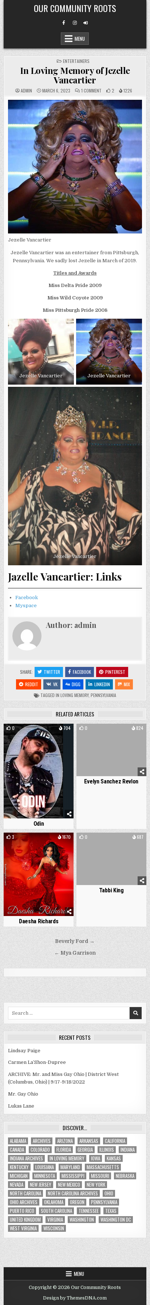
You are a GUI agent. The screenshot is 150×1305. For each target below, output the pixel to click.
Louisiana (44, 1167)
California (115, 1140)
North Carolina (25, 1193)
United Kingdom (25, 1219)
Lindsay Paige (24, 1050)
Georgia (85, 1149)
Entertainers (76, 61)
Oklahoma (53, 1202)
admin (26, 91)
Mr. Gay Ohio (23, 1094)
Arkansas (88, 1140)
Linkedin (102, 684)
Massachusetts (103, 1167)
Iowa (95, 1158)
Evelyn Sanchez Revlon (111, 781)
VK (55, 684)
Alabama (18, 1140)
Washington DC (115, 1219)
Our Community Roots (75, 8)
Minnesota (44, 1175)
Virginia (55, 1219)
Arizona (65, 1140)
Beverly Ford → (75, 941)
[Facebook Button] (63, 23)
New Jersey (40, 1184)
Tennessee (89, 1210)
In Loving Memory (72, 695)
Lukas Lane (21, 1106)
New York (96, 1184)
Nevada (16, 1184)
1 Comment (91, 91)
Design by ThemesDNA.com (75, 1298)
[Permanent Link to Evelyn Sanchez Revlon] (111, 750)
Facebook (26, 597)
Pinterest (115, 672)
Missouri (100, 1175)
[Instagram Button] (74, 23)
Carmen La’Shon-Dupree (37, 1062)
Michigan (19, 1175)
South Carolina (56, 1210)
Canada (17, 1149)
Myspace (26, 605)
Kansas (114, 1158)
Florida (63, 1149)
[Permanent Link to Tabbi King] (111, 859)
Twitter (52, 672)
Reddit (31, 684)
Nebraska (125, 1175)
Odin (38, 823)
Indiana (128, 1149)
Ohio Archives (24, 1202)
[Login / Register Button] (85, 23)
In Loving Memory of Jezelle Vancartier (75, 75)
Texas (111, 1210)
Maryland (70, 1167)
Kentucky (19, 1167)
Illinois (106, 1149)
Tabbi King (111, 890)
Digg (76, 684)
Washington (82, 1219)
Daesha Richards (39, 921)
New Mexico (69, 1184)
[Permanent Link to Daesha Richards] (39, 874)
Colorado (40, 1149)
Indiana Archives (26, 1158)
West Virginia (23, 1228)
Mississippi (73, 1175)
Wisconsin (53, 1228)
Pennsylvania (103, 695)
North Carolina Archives (73, 1193)
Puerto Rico (22, 1210)
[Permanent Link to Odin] (39, 771)
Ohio (108, 1193)
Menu (80, 38)
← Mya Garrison (75, 953)
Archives (42, 1140)
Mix (127, 684)
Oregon (77, 1202)
